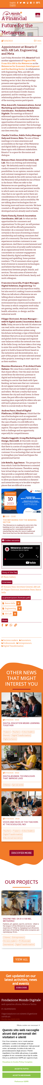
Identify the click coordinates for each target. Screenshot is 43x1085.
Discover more (21, 853)
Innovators (26, 640)
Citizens (6, 785)
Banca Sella (10, 603)
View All (21, 959)
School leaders (28, 732)
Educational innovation (12, 838)
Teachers (16, 732)
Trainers (6, 732)
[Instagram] (34, 2)
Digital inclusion (9, 739)
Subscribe (21, 987)
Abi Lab (8, 614)
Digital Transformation (13, 646)
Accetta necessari (21, 1075)
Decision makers (10, 640)
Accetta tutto (22, 1069)
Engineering (10, 608)
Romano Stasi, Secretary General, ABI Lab (22, 587)
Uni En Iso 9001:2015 (10, 1019)
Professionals (9, 643)
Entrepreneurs (25, 643)
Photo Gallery (10, 577)
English (13, 3)
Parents (6, 735)
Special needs (17, 785)
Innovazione (8, 945)
